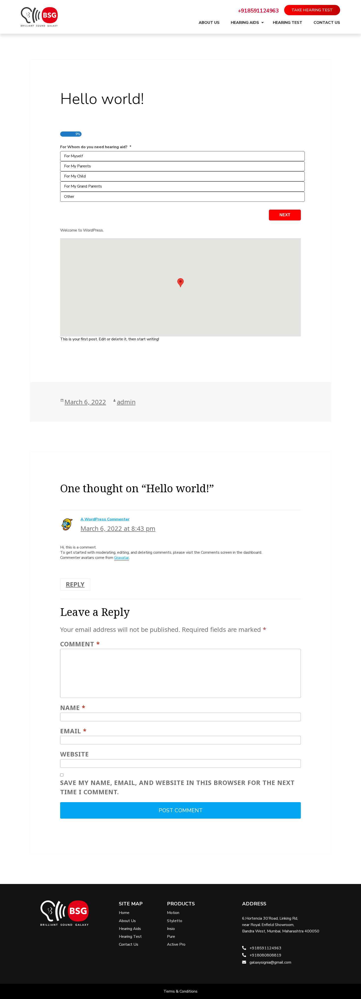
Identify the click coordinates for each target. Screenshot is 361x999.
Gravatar (121, 557)
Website (74, 754)
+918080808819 (265, 955)
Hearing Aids (245, 22)
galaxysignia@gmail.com (270, 962)
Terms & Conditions (180, 991)
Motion (173, 912)
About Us (209, 22)
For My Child (75, 176)
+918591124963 (258, 10)
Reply (75, 584)
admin (126, 402)
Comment (80, 644)
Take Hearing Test (312, 10)
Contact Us (327, 22)
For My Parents (77, 166)
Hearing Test (287, 22)
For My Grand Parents (83, 186)
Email (73, 731)
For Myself (73, 156)
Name (72, 707)
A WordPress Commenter (105, 519)
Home (124, 912)
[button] (180, 282)
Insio (171, 928)
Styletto (174, 921)
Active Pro (176, 944)
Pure (171, 936)
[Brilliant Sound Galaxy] (39, 16)
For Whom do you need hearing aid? (95, 147)
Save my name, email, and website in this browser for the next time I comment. (177, 787)
